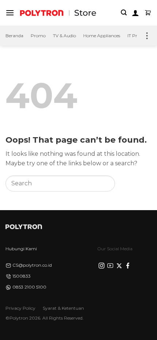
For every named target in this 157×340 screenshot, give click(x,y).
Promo (38, 35)
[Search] (124, 12)
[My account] (135, 13)
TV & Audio (64, 35)
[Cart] (148, 12)
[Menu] (9, 13)
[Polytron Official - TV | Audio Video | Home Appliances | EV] (42, 12)
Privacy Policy (20, 308)
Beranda (14, 35)
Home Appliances (101, 35)
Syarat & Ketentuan (63, 308)
